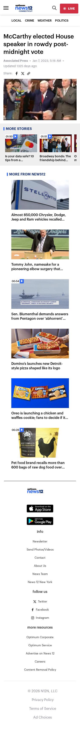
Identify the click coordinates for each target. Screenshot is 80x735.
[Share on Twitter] (22, 73)
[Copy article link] (28, 73)
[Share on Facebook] (16, 73)
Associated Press (15, 60)
